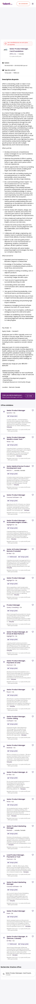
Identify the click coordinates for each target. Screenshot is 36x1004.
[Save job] (33, 410)
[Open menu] (33, 4)
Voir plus (9, 427)
